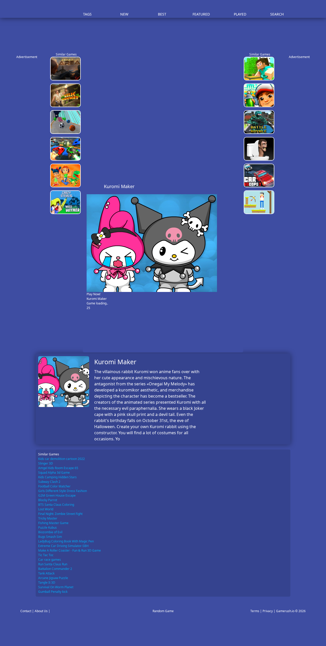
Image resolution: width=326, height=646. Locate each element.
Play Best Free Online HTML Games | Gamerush (50, 9)
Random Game (163, 611)
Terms (254, 611)
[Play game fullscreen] (228, 186)
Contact (25, 611)
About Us (41, 611)
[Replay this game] (236, 186)
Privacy (268, 611)
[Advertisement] (165, 33)
